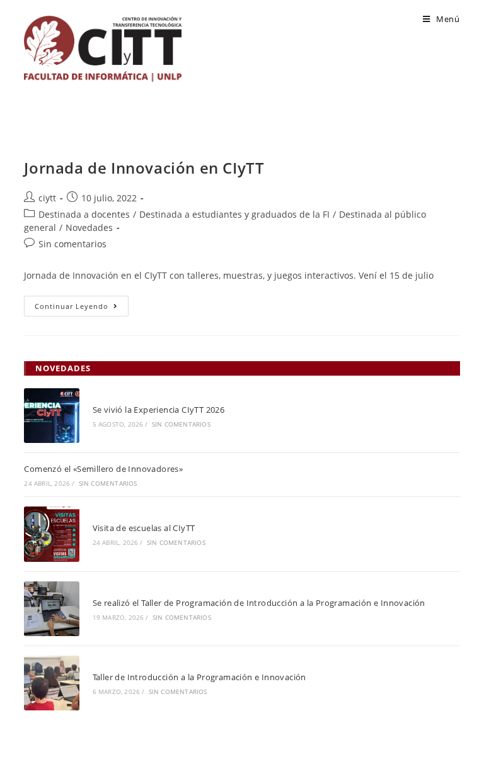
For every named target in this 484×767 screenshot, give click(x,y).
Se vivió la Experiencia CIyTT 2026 (159, 409)
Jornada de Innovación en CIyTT (144, 167)
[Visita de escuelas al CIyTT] (51, 534)
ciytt (47, 198)
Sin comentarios (72, 244)
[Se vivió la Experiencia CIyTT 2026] (51, 415)
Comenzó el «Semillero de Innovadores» (103, 468)
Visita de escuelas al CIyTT (144, 528)
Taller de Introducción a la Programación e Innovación (199, 677)
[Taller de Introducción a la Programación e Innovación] (51, 683)
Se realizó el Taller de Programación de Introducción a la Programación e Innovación (259, 602)
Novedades (89, 227)
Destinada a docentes (84, 214)
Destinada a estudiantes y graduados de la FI (234, 214)
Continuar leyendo (82, 308)
